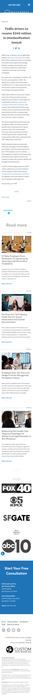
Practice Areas (13, 624)
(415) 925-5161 (11, 606)
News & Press (12, 622)
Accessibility (20, 643)
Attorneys (24, 622)
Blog (4, 622)
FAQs (3, 624)
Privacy (12, 643)
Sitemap (28, 643)
